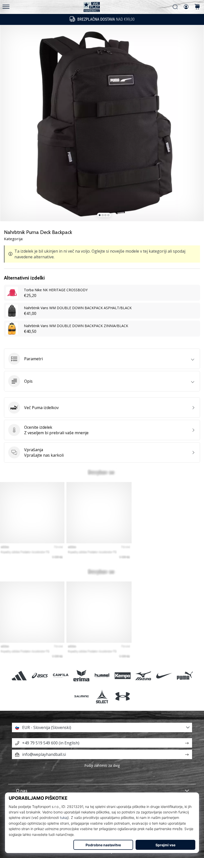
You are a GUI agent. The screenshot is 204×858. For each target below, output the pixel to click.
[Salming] (81, 696)
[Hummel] (102, 675)
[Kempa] (122, 675)
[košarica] (197, 7)
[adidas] (19, 675)
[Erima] (81, 675)
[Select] (102, 696)
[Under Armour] (122, 696)
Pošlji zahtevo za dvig (102, 765)
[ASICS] (40, 675)
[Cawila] (60, 675)
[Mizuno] (143, 675)
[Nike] (164, 675)
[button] (102, 359)
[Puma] (184, 675)
